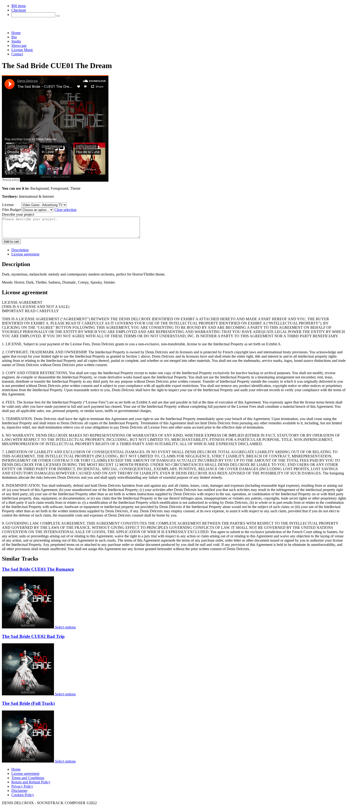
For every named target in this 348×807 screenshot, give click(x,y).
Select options (65, 627)
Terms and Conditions (27, 778)
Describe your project (18, 214)
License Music (22, 50)
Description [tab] (20, 250)
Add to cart (11, 241)
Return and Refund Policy (30, 782)
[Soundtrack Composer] (30, 25)
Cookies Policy (22, 795)
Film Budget (11, 210)
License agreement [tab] (25, 254)
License (8, 205)
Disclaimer (19, 791)
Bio (14, 37)
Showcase (19, 46)
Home (16, 33)
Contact (17, 54)
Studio (16, 41)
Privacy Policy (22, 786)
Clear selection (65, 210)
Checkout (18, 10)
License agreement (25, 774)
